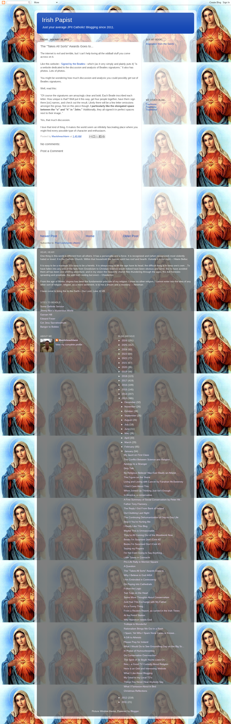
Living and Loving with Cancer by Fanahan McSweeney (153, 481)
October (129, 411)
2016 (125, 385)
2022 (125, 358)
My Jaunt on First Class (136, 455)
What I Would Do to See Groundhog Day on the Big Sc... (154, 646)
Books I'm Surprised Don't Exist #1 (142, 544)
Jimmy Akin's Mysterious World (56, 310)
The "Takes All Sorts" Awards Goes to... (145, 571)
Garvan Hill (46, 314)
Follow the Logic (132, 588)
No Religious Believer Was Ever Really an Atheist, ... (151, 473)
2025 (125, 345)
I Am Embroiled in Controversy (140, 579)
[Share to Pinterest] (103, 136)
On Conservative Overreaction (140, 655)
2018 (125, 376)
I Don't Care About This (136, 486)
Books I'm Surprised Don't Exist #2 (142, 539)
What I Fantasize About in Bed (140, 686)
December (130, 402)
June (127, 429)
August (128, 420)
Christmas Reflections (135, 691)
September (130, 415)
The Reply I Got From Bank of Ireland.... (145, 508)
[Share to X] (97, 136)
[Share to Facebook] (100, 136)
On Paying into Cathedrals (138, 584)
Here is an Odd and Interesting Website (145, 668)
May (127, 433)
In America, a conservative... (139, 495)
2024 (125, 349)
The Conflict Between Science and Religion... (148, 459)
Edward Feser (47, 318)
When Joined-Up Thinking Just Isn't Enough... (148, 490)
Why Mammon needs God (138, 619)
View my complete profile (68, 344)
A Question (129, 566)
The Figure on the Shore (137, 477)
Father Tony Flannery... (136, 504)
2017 (125, 380)
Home (90, 236)
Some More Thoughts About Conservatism (146, 597)
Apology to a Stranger (135, 464)
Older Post (130, 236)
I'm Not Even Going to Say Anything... (144, 553)
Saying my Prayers (134, 548)
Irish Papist (57, 19)
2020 (125, 367)
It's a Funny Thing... (134, 606)
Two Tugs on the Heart (136, 593)
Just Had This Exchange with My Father (145, 602)
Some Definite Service (52, 306)
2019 (125, 371)
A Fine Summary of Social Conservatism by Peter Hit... (153, 499)
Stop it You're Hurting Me (137, 522)
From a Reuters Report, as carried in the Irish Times (152, 611)
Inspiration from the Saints (160, 44)
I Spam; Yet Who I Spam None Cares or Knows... (150, 633)
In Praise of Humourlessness (139, 651)
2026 (125, 340)
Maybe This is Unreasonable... (140, 531)
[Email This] (90, 136)
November (130, 406)
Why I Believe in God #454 (138, 575)
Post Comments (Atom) (67, 243)
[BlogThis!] (94, 136)
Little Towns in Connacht (137, 557)
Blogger (135, 711)
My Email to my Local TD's (138, 677)
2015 (125, 389)
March (128, 442)
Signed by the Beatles (73, 64)
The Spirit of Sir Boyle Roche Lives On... (145, 660)
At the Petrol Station (134, 615)
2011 (125, 702)
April (127, 438)
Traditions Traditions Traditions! (151, 107)
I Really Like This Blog (135, 526)
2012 (125, 697)
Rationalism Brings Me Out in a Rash (143, 628)
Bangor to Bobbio (49, 327)
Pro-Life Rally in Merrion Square (141, 562)
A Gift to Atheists (132, 637)
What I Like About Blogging (138, 673)
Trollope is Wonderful (135, 624)
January (129, 451)
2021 (125, 363)
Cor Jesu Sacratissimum (53, 322)
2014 (125, 394)
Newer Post (48, 236)
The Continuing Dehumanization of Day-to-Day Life (151, 517)
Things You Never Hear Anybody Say (143, 682)
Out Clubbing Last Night (136, 513)
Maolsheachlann (68, 340)
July (126, 424)
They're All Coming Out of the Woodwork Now (148, 535)
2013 (125, 398)
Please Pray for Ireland (136, 642)
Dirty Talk (129, 468)
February (129, 446)
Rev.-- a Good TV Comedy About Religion (146, 664)
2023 (125, 354)
